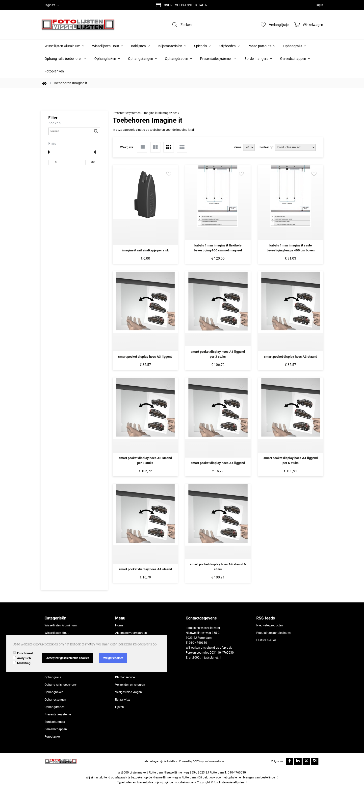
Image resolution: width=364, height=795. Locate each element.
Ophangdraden (177, 59)
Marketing (23, 663)
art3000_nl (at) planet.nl (205, 657)
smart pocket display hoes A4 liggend (218, 463)
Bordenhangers (256, 59)
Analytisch (24, 658)
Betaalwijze (122, 699)
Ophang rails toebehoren (64, 59)
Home (119, 625)
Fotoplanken (54, 71)
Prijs (52, 143)
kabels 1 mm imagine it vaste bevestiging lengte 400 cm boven (290, 247)
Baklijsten (139, 46)
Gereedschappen (293, 59)
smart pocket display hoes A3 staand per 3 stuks (145, 460)
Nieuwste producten (269, 625)
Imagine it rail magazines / (161, 113)
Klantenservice (125, 677)
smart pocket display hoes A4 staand (145, 569)
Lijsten (119, 707)
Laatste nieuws (266, 640)
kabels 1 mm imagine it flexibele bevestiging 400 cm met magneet (218, 247)
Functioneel (25, 653)
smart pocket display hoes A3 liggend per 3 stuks (218, 354)
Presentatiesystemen (216, 59)
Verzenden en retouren (130, 684)
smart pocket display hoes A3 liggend (145, 356)
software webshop (215, 761)
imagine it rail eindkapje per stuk (145, 250)
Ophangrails (293, 46)
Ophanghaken (105, 59)
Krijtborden (227, 46)
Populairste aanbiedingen (273, 633)
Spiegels (201, 46)
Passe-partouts (260, 46)
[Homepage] (78, 25)
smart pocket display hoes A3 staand (290, 356)
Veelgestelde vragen (128, 692)
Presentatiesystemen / (128, 113)
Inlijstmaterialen (170, 46)
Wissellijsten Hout (106, 46)
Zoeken (54, 123)
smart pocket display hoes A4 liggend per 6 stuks (290, 460)
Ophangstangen (141, 59)
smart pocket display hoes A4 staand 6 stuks (218, 566)
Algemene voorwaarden (131, 633)
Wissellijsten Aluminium (63, 46)
